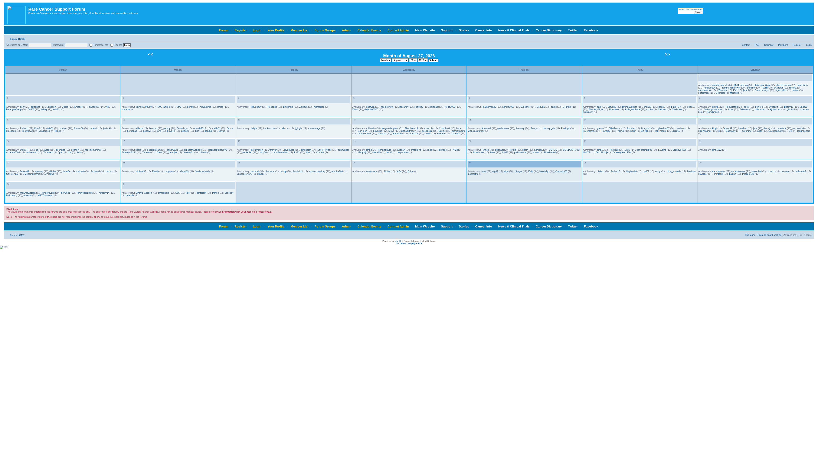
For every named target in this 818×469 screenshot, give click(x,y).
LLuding (662, 150)
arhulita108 (337, 171)
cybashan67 (663, 128)
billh (197, 131)
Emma (230, 128)
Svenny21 (188, 152)
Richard (24, 128)
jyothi (746, 90)
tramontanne (718, 171)
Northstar (614, 109)
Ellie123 (185, 131)
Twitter (573, 30)
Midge (58, 131)
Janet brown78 (244, 174)
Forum (223, 30)
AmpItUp (49, 174)
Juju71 (504, 152)
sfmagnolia (163, 193)
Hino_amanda (674, 171)
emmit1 (716, 107)
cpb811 (691, 107)
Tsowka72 (27, 131)
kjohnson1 (775, 109)
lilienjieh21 (298, 171)
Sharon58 (78, 128)
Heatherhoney (488, 107)
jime (755, 128)
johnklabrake (384, 150)
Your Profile (276, 30)
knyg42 (171, 131)
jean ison (362, 131)
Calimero (662, 109)
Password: (58, 45)
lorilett (220, 107)
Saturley (612, 107)
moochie (428, 128)
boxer (109, 171)
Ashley (44, 109)
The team (750, 235)
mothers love (364, 133)
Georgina (720, 93)
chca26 (647, 107)
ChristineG (444, 128)
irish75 (586, 152)
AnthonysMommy (713, 109)
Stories (464, 30)
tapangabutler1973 (217, 150)
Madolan (691, 171)
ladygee (443, 150)
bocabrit (126, 109)
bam (599, 107)
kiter (188, 193)
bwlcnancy (11, 195)
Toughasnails (803, 131)
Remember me (100, 45)
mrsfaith (376, 152)
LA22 (297, 152)
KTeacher (722, 90)
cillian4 (203, 152)
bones (536, 152)
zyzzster (778, 87)
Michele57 (140, 171)
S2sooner (525, 107)
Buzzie (442, 131)
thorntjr (767, 128)
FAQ (757, 45)
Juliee (65, 107)
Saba (79, 152)
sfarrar (285, 128)
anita (759, 131)
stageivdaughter (390, 128)
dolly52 (49, 128)
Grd (159, 131)
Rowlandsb (713, 112)
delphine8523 (371, 109)
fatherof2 (727, 128)
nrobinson (588, 112)
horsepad (132, 131)
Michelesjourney (476, 131)
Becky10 (788, 107)
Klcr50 (621, 131)
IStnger (518, 171)
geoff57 (75, 150)
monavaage (314, 128)
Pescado (272, 107)
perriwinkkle (798, 128)
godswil (147, 131)
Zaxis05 (303, 107)
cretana (785, 171)
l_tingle (298, 128)
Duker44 (24, 171)
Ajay (307, 152)
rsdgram (169, 171)
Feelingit (565, 128)
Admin (346, 30)
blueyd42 (646, 128)
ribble (138, 150)
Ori (790, 131)
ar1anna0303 (13, 152)
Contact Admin (398, 30)
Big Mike (645, 131)
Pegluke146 (748, 174)
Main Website (425, 30)
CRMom (567, 107)
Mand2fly (184, 171)
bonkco (759, 107)
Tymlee (485, 150)
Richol (387, 171)
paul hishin (802, 85)
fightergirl (201, 193)
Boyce (222, 131)
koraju (190, 107)
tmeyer (273, 150)
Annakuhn (397, 133)
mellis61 (216, 128)
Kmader (78, 107)
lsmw (730, 109)
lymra (600, 128)
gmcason (11, 131)
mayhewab (205, 107)
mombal (255, 171)
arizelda (27, 195)
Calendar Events (369, 30)
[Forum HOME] (16, 14)
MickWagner (704, 131)
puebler (63, 128)
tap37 (495, 171)
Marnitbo (734, 93)
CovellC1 (455, 133)
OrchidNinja (602, 152)
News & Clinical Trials (514, 30)
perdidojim (427, 131)
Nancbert (51, 107)
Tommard (48, 152)
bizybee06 (631, 171)
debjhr (254, 128)
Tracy (534, 128)
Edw (179, 107)
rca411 (771, 171)
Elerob (155, 171)
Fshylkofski (732, 107)
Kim (735, 90)
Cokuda (541, 107)
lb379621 (65, 193)
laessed (153, 128)
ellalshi (260, 174)
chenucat (270, 171)
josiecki (107, 128)
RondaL (631, 128)
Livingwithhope (632, 109)
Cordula (320, 152)
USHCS (553, 150)
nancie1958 (508, 107)
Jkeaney (520, 128)
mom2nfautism (280, 152)
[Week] (704, 79)
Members (783, 45)
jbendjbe (172, 152)
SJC (177, 193)
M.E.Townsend (45, 195)
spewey (39, 171)
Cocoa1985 (561, 171)
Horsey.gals (549, 128)
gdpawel (499, 150)
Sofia (398, 171)
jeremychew (257, 150)
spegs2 (661, 107)
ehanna (441, 133)
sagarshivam (154, 150)
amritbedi (718, 174)
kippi (714, 128)
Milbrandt (759, 109)
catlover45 (800, 171)
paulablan (247, 152)
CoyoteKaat (12, 174)
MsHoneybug (741, 85)
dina (506, 171)
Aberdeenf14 (411, 128)
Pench (215, 193)
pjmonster (306, 150)
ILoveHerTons (324, 150)
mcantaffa (473, 174)
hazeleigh (544, 171)
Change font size (808, 38)
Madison (381, 133)
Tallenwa (744, 109)
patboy (166, 128)
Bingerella (288, 107)
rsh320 (208, 131)
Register (241, 30)
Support (447, 30)
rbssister (680, 128)
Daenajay (731, 131)
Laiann (732, 174)
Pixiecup (614, 150)
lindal (429, 150)
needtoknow (387, 107)
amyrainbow (704, 90)
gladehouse (503, 128)
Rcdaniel (95, 171)
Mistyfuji (362, 152)
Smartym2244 (129, 152)
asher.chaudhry (317, 171)
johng (369, 150)
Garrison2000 (775, 131)
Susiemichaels (202, 171)
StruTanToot (164, 107)
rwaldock (781, 128)
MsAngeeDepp (14, 109)
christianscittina (762, 85)
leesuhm (403, 107)
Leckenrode (269, 128)
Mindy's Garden (143, 193)
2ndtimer (751, 87)
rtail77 (646, 171)
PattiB (765, 87)
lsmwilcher (478, 152)
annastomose (738, 171)
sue (36, 150)
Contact (746, 45)
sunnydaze (343, 150)
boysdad (377, 131)
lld (718, 131)
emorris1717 (199, 128)
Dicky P (24, 150)
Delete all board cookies (769, 235)
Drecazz (773, 107)
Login (257, 30)
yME (107, 107)
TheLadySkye (596, 109)
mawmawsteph (28, 193)
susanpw (746, 131)
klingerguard (48, 193)
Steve (391, 131)
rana (483, 171)
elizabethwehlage (193, 150)
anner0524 (172, 150)
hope (458, 128)
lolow (492, 152)
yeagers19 (44, 131)
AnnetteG (486, 128)
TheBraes (677, 109)
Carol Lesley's (762, 90)
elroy (746, 107)
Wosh (355, 109)
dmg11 (600, 150)
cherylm (370, 107)
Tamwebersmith (84, 193)
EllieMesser (615, 128)
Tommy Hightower (731, 87)
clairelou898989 (143, 107)
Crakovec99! (679, 150)
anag (46, 150)
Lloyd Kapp (288, 150)
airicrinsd (35, 107)
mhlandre (371, 128)
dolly (22, 107)
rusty (658, 171)
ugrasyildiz (781, 90)
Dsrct (633, 131)
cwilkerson (31, 152)
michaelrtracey (408, 131)
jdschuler (60, 150)
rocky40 (80, 171)
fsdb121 (56, 109)
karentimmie (589, 131)
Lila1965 (675, 131)
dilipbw (52, 171)
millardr (139, 128)
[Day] (700, 79)
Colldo (428, 133)
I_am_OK (676, 107)
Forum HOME (17, 39)
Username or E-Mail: (17, 45)
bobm (525, 150)
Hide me (117, 45)
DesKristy (182, 128)
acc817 (401, 150)
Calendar (768, 45)
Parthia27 (607, 131)
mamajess (319, 107)
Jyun (60, 152)
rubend (93, 128)
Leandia (130, 195)
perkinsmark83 (644, 150)
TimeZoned (550, 152)
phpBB (398, 241)
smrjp (284, 171)
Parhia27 (615, 171)
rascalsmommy (93, 150)
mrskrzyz (416, 150)
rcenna (792, 87)
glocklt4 (791, 109)
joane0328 (94, 107)
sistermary (703, 93)
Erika (410, 171)
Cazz (159, 152)
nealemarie (371, 171)
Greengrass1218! (622, 152)
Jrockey (229, 193)
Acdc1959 (450, 107)
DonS (37, 128)
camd (554, 107)
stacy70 (262, 152)
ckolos (649, 109)
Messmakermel (32, 174)
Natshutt (742, 128)
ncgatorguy (710, 87)
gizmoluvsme (458, 131)
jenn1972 (717, 150)
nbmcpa (538, 150)
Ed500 (31, 109)
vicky (627, 150)
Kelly (530, 171)
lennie (796, 90)
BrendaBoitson (629, 107)
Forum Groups (325, 30)
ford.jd (513, 150)
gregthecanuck (720, 85)
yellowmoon (520, 152)
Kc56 (389, 152)
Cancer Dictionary (549, 30)
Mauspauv (256, 107)
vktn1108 (413, 133)
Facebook (591, 30)
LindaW (803, 107)
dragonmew (403, 152)
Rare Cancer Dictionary (690, 9)
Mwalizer (702, 174)
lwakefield (757, 171)
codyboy (418, 107)
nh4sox (601, 171)
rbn (69, 152)
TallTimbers (661, 131)
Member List (299, 30)
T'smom (146, 152)
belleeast (434, 107)
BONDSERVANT (571, 150)
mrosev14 (104, 193)
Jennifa (66, 171)
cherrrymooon (783, 85)
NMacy (456, 150)
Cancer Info (483, 30)
